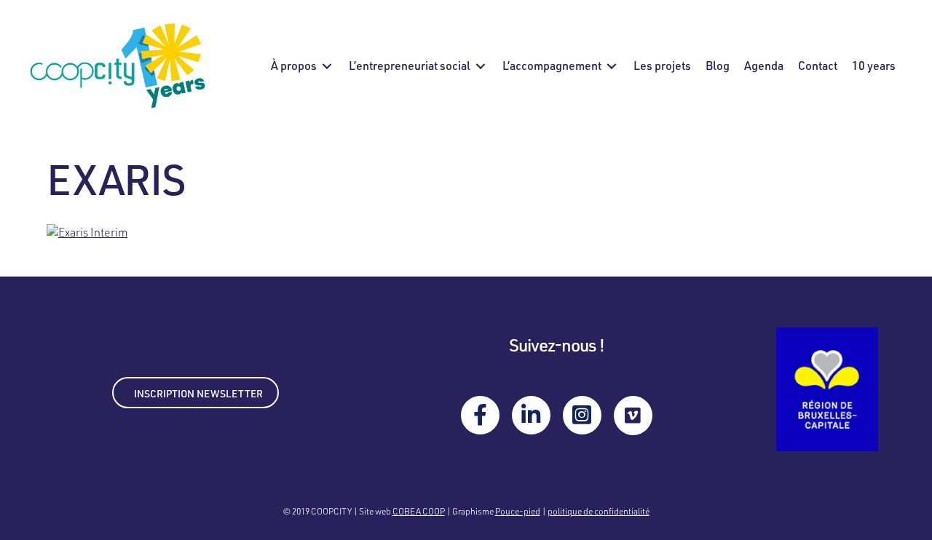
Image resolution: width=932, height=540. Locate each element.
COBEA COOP (418, 511)
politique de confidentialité (598, 511)
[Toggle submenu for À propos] (327, 65)
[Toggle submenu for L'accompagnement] (611, 65)
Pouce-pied (517, 511)
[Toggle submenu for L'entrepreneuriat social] (480, 65)
